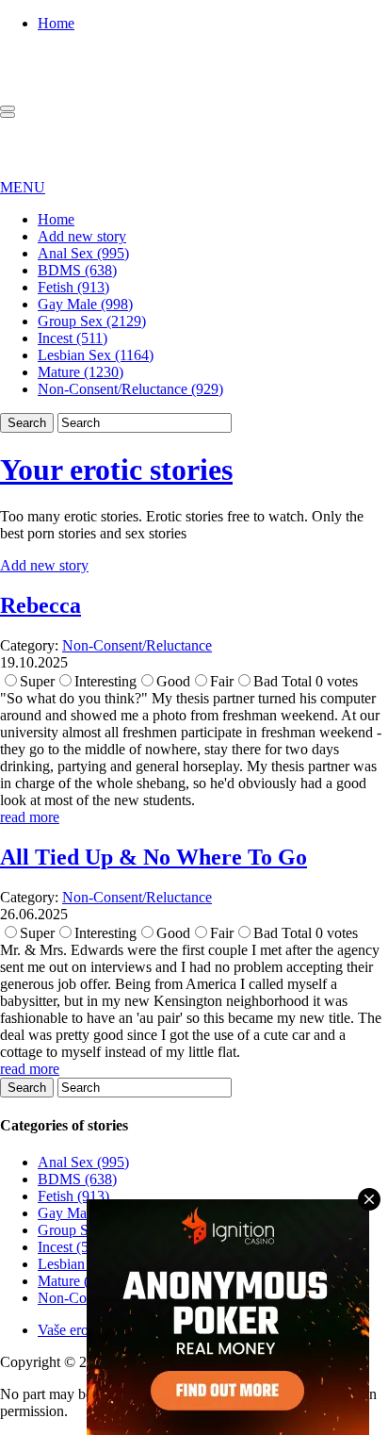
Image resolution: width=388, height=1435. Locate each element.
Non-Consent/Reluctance (137, 645)
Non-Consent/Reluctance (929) (130, 389)
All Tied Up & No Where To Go (153, 857)
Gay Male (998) (85, 304)
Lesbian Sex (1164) (96, 355)
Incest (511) (72, 338)
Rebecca (40, 605)
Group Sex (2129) (92, 321)
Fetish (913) (73, 287)
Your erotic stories (116, 470)
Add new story (82, 236)
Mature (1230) (80, 372)
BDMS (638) (77, 270)
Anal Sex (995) (83, 253)
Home (56, 23)
